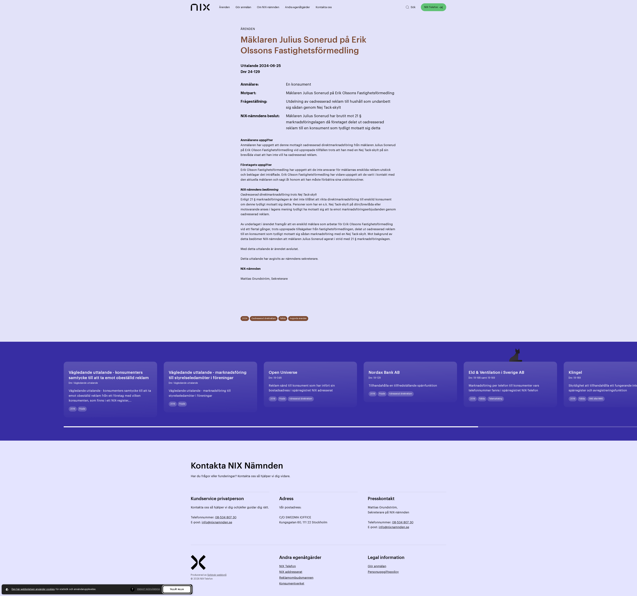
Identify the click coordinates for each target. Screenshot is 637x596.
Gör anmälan (243, 7)
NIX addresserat (290, 571)
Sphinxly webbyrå (216, 575)
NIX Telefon (287, 566)
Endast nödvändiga (148, 589)
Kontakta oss (324, 7)
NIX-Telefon (431, 7)
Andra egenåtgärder (297, 7)
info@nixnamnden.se (217, 522)
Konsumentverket (291, 583)
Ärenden (224, 7)
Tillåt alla (177, 589)
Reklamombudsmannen (296, 577)
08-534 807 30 (225, 517)
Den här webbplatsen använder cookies (33, 589)
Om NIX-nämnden (268, 7)
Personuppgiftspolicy (383, 571)
